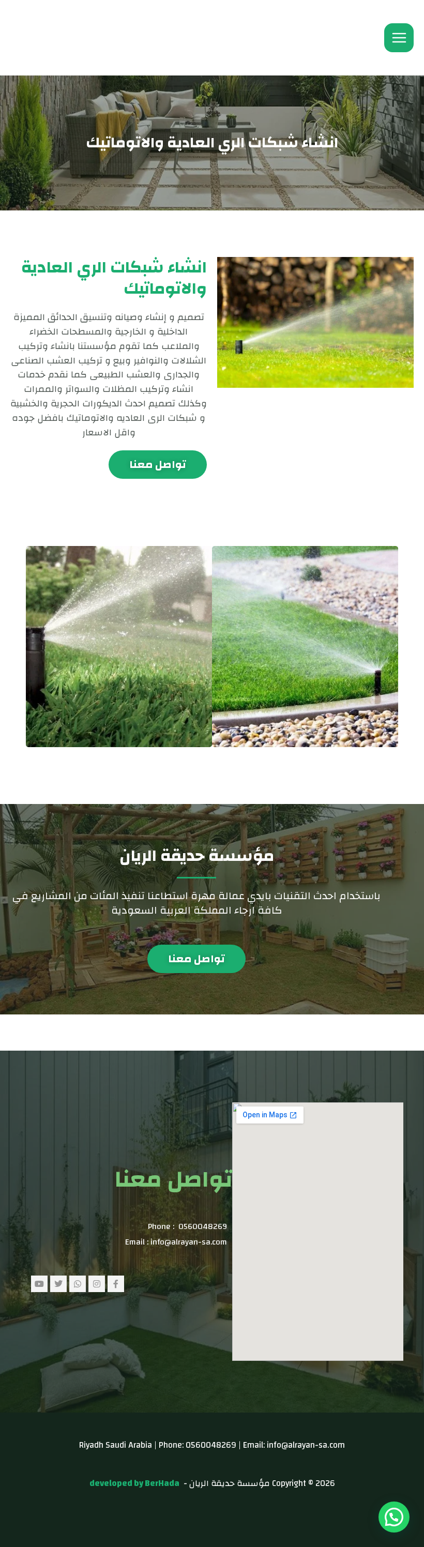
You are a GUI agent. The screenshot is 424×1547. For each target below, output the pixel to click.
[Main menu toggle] (399, 38)
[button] (394, 1517)
